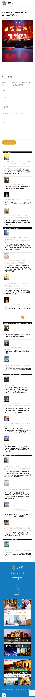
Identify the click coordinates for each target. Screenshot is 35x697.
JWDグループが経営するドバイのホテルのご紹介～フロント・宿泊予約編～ (17, 187)
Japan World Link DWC (23, 161)
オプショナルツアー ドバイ (15, 165)
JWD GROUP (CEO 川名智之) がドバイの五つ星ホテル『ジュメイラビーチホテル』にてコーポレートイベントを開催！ (17, 410)
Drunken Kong (8, 443)
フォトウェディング (13, 262)
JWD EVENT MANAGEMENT (11, 423)
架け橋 (24, 240)
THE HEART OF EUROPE (9, 365)
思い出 (26, 530)
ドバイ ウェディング (15, 509)
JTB (6, 509)
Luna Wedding (8, 527)
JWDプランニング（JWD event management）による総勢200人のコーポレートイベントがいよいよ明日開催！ (17, 430)
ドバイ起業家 (26, 405)
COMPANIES (17, 589)
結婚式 (28, 240)
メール (5, 97)
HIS (22, 237)
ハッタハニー (19, 166)
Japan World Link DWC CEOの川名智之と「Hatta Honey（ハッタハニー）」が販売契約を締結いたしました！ (17, 171)
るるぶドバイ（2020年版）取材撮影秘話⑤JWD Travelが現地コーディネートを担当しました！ (17, 222)
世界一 (21, 530)
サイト (5, 103)
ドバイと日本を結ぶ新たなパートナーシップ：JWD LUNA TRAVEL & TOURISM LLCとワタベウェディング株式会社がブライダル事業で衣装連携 (17, 268)
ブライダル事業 (14, 240)
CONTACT (17, 594)
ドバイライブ (19, 425)
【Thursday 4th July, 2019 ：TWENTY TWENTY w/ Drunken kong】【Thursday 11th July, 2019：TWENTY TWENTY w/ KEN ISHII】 (17, 449)
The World (18, 365)
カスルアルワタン (21, 217)
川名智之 (12, 168)
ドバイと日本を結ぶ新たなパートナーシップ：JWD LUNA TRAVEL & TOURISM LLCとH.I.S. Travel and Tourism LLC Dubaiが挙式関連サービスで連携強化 (17, 246)
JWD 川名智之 (13, 184)
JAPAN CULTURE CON (22, 384)
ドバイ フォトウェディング (12, 511)
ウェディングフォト (20, 239)
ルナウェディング (15, 530)
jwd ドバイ (7, 184)
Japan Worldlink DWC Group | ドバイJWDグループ (18, 689)
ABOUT (17, 587)
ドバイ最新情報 (8, 166)
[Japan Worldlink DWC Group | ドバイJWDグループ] (8, 2)
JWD (6, 364)
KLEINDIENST (26, 364)
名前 (4, 90)
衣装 (5, 242)
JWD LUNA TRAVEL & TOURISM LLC (13, 260)
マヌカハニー (25, 166)
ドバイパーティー (12, 425)
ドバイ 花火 (11, 201)
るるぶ (23, 215)
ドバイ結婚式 (17, 528)
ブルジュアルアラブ (24, 528)
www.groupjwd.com (17, 579)
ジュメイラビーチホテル (10, 403)
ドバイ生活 (14, 405)
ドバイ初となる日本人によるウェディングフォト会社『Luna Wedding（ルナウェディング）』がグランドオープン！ (17, 533)
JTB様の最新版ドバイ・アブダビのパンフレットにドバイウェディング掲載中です (17, 515)
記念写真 (8, 242)
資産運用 (10, 367)
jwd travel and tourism (10, 199)
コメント (5, 122)
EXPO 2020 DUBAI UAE (11, 384)
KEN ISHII (14, 443)
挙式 (20, 240)
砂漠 (30, 530)
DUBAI (7, 161)
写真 (24, 530)
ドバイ (24, 184)
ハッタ (14, 166)
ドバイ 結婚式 (22, 511)
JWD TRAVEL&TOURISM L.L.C (14, 163)
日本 (22, 240)
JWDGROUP (20, 184)
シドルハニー (25, 165)
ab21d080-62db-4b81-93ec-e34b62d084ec (15, 13)
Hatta (10, 161)
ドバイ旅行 (8, 405)
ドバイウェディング (16, 527)
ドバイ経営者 (20, 405)
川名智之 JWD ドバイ (19, 168)
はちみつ (24, 163)
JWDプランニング (23, 423)
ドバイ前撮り (10, 528)
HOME (17, 584)
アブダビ (7, 217)
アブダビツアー (13, 217)
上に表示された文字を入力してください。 (14, 113)
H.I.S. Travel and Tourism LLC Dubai (13, 237)
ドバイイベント (20, 403)
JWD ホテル (8, 347)
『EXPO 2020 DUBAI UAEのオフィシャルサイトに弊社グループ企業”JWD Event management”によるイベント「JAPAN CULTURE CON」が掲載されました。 (17, 390)
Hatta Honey (14, 161)
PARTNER (17, 592)
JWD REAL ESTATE (12, 364)
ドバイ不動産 (23, 365)
